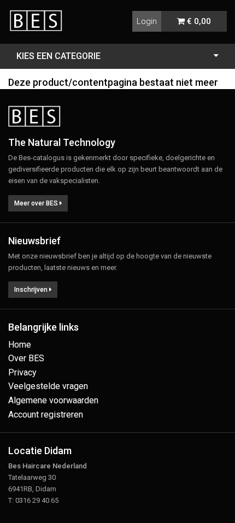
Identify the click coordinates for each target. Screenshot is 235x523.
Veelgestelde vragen (48, 386)
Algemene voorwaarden (53, 400)
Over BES (26, 358)
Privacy (22, 372)
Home (19, 344)
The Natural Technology (61, 142)
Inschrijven (31, 289)
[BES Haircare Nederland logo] (40, 14)
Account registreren (45, 414)
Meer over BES (37, 203)
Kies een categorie (58, 56)
